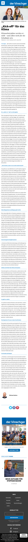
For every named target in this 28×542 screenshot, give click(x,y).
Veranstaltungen (18, 503)
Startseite (8, 497)
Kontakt (8, 500)
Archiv (8, 506)
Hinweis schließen (24, 535)
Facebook (15, 528)
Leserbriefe (18, 497)
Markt (17, 500)
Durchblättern (14, 450)
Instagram (15, 531)
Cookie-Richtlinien (12, 537)
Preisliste (8, 503)
